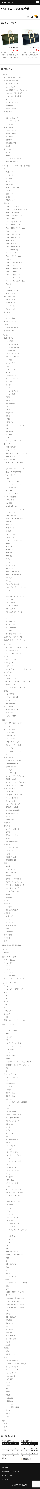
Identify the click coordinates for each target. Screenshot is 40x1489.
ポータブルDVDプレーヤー (15, 891)
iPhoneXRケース (11, 271)
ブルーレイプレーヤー (13, 888)
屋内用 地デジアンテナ (14, 894)
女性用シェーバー (12, 813)
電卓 (7, 428)
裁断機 (8, 416)
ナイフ (8, 1158)
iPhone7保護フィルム (13, 243)
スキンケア (8, 963)
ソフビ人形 (9, 1133)
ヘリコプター (10, 1205)
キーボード (9, 175)
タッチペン (9, 191)
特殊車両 (9, 1320)
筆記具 (4, 949)
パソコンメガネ (11, 602)
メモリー (9, 490)
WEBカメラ (10, 115)
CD (5, 1027)
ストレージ (8, 434)
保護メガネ (8, 1004)
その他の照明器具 (12, 910)
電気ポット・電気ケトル (14, 785)
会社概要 (5, 1467)
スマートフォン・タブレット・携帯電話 (16, 166)
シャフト (9, 1127)
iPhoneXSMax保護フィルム (15, 281)
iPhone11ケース (11, 219)
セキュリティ (10, 363)
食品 (3, 1421)
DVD (7, 1034)
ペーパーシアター (13, 1217)
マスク (11, 1404)
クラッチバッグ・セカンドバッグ (15, 647)
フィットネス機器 (12, 798)
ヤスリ (6, 1001)
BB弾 (9, 1090)
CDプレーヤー (11, 739)
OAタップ (9, 916)
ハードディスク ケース (14, 484)
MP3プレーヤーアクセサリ (15, 518)
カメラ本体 (8, 112)
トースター (9, 770)
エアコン (7, 726)
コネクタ (9, 578)
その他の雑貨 (10, 1376)
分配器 (8, 397)
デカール (9, 1143)
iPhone (6, 203)
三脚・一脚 (9, 105)
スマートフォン (9, 299)
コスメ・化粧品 (9, 960)
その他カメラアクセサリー (15, 93)
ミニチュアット (12, 1227)
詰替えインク (10, 422)
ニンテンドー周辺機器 (13, 1161)
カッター (7, 986)
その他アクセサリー (13, 187)
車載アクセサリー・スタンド (16, 425)
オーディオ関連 (9, 729)
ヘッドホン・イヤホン (13, 751)
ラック (8, 388)
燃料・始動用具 (11, 1317)
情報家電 (7, 844)
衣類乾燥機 (9, 932)
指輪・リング (10, 685)
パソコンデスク (11, 599)
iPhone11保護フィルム (13, 222)
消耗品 (8, 410)
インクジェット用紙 (13, 347)
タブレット (8, 312)
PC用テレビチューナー (14, 540)
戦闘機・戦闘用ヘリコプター (16, 1292)
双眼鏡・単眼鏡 (11, 133)
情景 (7, 1279)
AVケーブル (10, 732)
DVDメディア (10, 450)
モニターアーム (11, 627)
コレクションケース (13, 1121)
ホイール (9, 1208)
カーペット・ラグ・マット (15, 1046)
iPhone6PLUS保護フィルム (15, 228)
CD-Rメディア (11, 447)
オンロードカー (11, 1096)
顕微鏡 (8, 146)
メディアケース (11, 624)
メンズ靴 (7, 675)
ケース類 (9, 360)
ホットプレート (11, 773)
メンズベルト (8, 672)
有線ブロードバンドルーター (16, 469)
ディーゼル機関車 (12, 1139)
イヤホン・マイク (12, 327)
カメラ (4, 74)
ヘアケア (7, 966)
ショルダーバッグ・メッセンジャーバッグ (20, 669)
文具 (7, 1388)
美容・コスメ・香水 (9, 957)
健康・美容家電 (9, 788)
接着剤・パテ (10, 1295)
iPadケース (9, 172)
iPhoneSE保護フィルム (14, 262)
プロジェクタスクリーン (14, 612)
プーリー (9, 1174)
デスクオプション (12, 378)
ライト (8, 1233)
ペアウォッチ (8, 663)
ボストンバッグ (11, 660)
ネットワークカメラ (13, 121)
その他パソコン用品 (13, 584)
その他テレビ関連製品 (13, 879)
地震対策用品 (10, 403)
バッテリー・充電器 (13, 1171)
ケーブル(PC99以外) (13, 571)
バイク (8, 1164)
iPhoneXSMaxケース (13, 278)
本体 (7, 1351)
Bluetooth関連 (10, 735)
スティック (11, 1146)
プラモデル (9, 1177)
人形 (7, 1248)
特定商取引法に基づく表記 (11, 1471)
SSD (7, 438)
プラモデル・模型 (12, 1183)
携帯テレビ (9, 897)
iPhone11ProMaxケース (14, 206)
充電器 (8, 197)
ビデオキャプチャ (12, 487)
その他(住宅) (10, 1049)
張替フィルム (8, 1011)
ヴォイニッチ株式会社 (15, 8)
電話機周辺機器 (11, 860)
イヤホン (9, 287)
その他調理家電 (11, 767)
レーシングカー (11, 1236)
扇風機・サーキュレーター (15, 835)
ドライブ (7, 444)
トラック (9, 1149)
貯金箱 (8, 1392)
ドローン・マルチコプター (15, 1155)
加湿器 (8, 832)
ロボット (9, 1245)
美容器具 (9, 816)
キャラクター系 (11, 1111)
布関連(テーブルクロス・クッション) (19, 1065)
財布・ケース (8, 706)
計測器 (8, 419)
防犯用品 (9, 1410)
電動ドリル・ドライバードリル (15, 1020)
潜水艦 (8, 1314)
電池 (5, 941)
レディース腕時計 (12, 697)
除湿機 (8, 838)
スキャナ (9, 581)
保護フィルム (10, 293)
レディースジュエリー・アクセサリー (17, 681)
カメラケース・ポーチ (13, 84)
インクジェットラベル (13, 344)
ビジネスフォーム (12, 385)
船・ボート (9, 1329)
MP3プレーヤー (11, 515)
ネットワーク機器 (10, 459)
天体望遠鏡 (9, 137)
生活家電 (7, 913)
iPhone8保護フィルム (13, 256)
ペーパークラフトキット (15, 1307)
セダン (8, 1130)
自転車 (6, 1348)
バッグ (6, 657)
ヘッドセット (10, 615)
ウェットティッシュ (13, 353)
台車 (5, 1008)
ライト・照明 (10, 1055)
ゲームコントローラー (11, 1077)
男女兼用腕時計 (11, 703)
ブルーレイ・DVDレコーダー (16, 885)
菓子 (5, 1427)
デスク (8, 1052)
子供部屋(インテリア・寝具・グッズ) (19, 1062)
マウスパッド (10, 621)
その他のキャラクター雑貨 (16, 1363)
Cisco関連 (9, 503)
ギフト (6, 1424)
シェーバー (9, 791)
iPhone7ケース (11, 240)
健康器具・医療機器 (13, 810)
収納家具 (9, 1058)
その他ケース (10, 309)
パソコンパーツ (9, 475)
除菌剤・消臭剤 (14, 1407)
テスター (9, 382)
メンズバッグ (8, 666)
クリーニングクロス (13, 357)
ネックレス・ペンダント (12, 653)
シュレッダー (10, 922)
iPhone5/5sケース (10, 296)
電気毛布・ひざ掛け (13, 841)
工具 (7, 406)
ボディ (8, 1211)
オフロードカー (11, 1093)
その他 (8, 366)
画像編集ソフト (11, 143)
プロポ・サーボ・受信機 (14, 1192)
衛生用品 (10, 1401)
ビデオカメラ (10, 124)
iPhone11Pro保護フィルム (15, 215)
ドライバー (8, 992)
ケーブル (9, 178)
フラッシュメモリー (11, 152)
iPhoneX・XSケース (13, 265)
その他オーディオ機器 (13, 745)
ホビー (6, 1080)
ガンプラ (10, 1186)
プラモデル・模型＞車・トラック (17, 1189)
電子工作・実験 (11, 1339)
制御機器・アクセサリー (14, 1255)
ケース (8, 315)
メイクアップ (8, 972)
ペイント (9, 1199)
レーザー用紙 (10, 394)
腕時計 (6, 691)
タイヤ (8, 1136)
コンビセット (10, 1124)
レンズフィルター (12, 102)
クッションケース (12, 1370)
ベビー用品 (9, 1379)
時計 (7, 1068)
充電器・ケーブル (10, 321)
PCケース (9, 478)
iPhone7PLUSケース (13, 237)
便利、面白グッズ (12, 1251)
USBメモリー (10, 155)
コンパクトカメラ (12, 118)
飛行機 (8, 1342)
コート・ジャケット (11, 650)
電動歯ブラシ (10, 819)
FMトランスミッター (13, 742)
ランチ (8, 1382)
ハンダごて (8, 998)
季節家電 (7, 826)
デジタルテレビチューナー (15, 882)
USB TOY (9, 543)
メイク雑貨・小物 (10, 975)
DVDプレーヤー (11, 872)
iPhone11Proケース (12, 212)
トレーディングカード (13, 1152)
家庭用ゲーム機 (11, 857)
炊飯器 (6, 900)
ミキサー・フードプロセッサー (16, 776)
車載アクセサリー (12, 200)
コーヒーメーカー (12, 763)
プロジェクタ (10, 609)
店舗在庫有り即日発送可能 (11, 945)
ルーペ (8, 1385)
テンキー (9, 590)
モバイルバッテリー (13, 290)
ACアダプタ (10, 500)
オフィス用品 (8, 341)
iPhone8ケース (11, 253)
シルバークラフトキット (15, 1304)
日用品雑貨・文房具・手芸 (15, 1298)
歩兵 (7, 1311)
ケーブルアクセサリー (13, 574)
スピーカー (9, 184)
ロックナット (10, 1242)
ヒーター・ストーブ (13, 829)
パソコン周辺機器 (10, 497)
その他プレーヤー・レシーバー (16, 587)
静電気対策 (9, 431)
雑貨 (5, 1357)
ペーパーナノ (12, 1220)
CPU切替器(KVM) (12, 506)
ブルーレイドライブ (13, 456)
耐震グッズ (9, 413)
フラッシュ (9, 99)
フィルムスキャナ (12, 606)
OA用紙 (8, 531)
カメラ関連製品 (9, 127)
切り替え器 (9, 400)
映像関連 (7, 866)
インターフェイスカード (14, 481)
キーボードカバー (12, 565)
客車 (7, 1267)
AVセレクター (10, 869)
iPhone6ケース (11, 231)
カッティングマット (14, 1301)
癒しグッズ (9, 1323)
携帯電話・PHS (9, 331)
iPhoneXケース (11, 284)
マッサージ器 (10, 801)
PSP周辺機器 (10, 1083)
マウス (8, 618)
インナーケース (11, 350)
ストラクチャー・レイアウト (17, 1283)
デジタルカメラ (9, 149)
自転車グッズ (10, 1354)
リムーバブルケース (13, 494)
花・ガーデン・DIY (9, 983)
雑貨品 (8, 1413)
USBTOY (9, 546)
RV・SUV (10, 1180)
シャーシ (10, 1239)
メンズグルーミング (13, 804)
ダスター (9, 372)
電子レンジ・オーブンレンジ (16, 782)
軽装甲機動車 (10, 1335)
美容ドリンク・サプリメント (14, 978)
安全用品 (10, 1398)
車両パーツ (9, 1332)
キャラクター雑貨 (12, 1360)
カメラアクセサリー (11, 80)
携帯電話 (7, 324)
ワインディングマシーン (14, 700)
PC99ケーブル (11, 534)
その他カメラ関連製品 (13, 96)
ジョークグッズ (11, 1373)
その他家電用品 (11, 925)
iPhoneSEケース (11, 259)
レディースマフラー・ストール (15, 688)
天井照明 (7, 823)
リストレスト (10, 631)
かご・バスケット (12, 1099)
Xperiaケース (10, 306)
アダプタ (9, 559)
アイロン (9, 919)
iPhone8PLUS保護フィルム (15, 250)
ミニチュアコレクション (15, 1223)
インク (8, 562)
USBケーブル (10, 550)
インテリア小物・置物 (13, 1043)
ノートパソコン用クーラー (15, 596)
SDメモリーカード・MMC (13, 77)
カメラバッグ (10, 87)
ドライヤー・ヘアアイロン (15, 795)
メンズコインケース (13, 709)
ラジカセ (9, 754)
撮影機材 (9, 140)
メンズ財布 (9, 713)
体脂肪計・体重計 (12, 807)
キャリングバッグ (10, 1074)
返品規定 (5, 1479)
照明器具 (7, 904)
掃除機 (6, 863)
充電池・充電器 (11, 108)
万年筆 (6, 952)
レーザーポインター (13, 391)
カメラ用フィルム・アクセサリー (17, 90)
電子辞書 (7, 938)
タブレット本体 (9, 318)
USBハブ (9, 553)
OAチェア (9, 525)
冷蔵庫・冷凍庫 (11, 779)
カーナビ (9, 876)
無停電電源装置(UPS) (13, 634)
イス (7, 1040)
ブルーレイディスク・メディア (16, 453)
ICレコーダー (10, 851)
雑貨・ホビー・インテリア (11, 1024)
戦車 (7, 1289)
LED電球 (9, 907)
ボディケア (8, 969)
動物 (7, 1258)
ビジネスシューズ (12, 678)
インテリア (8, 1037)
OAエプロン (10, 522)
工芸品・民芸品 (11, 1276)
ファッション (7, 644)
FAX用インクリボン (12, 847)
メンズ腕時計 (10, 694)
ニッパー (7, 995)
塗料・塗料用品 (11, 1264)
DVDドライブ (8, 338)
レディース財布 (11, 716)
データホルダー (11, 375)
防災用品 (9, 1395)
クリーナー (9, 568)
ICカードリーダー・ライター (16, 509)
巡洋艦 (8, 1273)
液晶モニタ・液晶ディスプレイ (15, 637)
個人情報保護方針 (8, 1475)
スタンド (9, 181)
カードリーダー (11, 130)
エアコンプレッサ (13, 1202)
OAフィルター (11, 528)
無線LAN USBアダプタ (13, 472)
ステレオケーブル (13, 1195)
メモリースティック (13, 161)
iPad (5, 169)
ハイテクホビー (11, 1167)
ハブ (7, 466)
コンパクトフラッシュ (13, 158)
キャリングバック (12, 1367)
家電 (3, 720)
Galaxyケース (10, 303)
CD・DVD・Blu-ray (10, 1030)
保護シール (9, 194)
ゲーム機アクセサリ (13, 1118)
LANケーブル (10, 512)
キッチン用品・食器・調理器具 (16, 1102)
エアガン (9, 1086)
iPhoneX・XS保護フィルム (15, 268)
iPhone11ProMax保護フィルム (16, 209)
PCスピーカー (10, 537)
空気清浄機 (8, 935)
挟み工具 (7, 1014)
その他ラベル (10, 369)
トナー (8, 593)
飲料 (5, 1430)
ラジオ (8, 854)
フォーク (10, 1105)
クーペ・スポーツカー (13, 1114)
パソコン (5, 335)
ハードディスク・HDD (13, 441)
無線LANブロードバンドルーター (15, 640)
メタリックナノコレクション (17, 1230)
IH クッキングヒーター (14, 760)
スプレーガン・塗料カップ (13, 989)
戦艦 (7, 1286)
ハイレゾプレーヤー (13, 748)
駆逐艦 (8, 1345)
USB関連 (9, 556)
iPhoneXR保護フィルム (14, 275)
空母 (7, 1326)
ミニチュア (9, 1214)
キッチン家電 (8, 757)
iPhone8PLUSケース (13, 247)
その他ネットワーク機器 (14, 462)
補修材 (6, 1017)
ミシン (8, 928)
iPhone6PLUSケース (13, 225)
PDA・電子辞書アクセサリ (13, 723)
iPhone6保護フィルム (13, 234)
